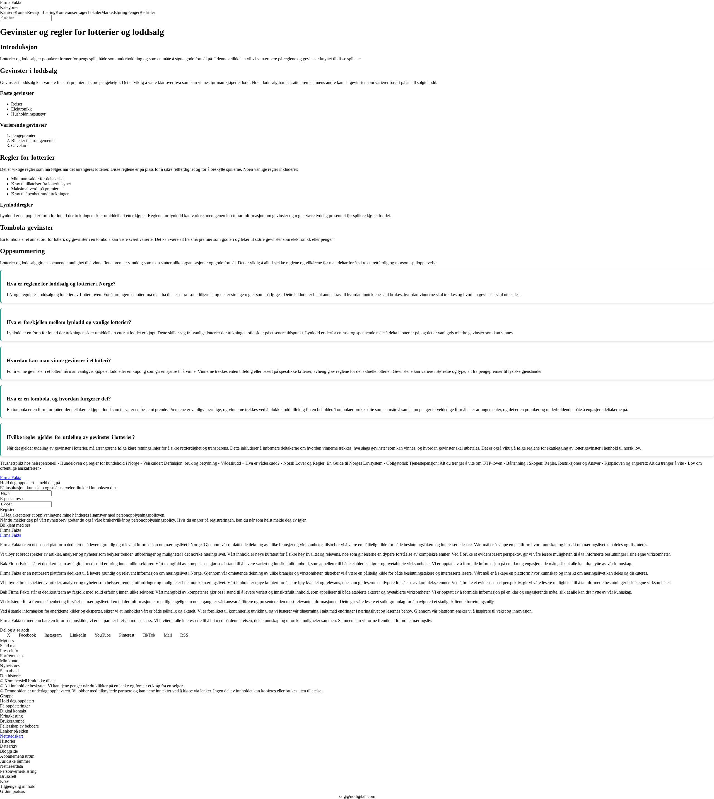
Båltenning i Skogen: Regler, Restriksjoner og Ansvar (553, 463)
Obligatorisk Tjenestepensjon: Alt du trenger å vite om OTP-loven (444, 463)
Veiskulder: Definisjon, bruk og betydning (180, 463)
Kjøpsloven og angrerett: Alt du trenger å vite (644, 463)
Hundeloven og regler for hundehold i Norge (99, 463)
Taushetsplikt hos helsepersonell (28, 463)
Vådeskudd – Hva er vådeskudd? (250, 463)
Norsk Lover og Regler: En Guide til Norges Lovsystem (332, 463)
